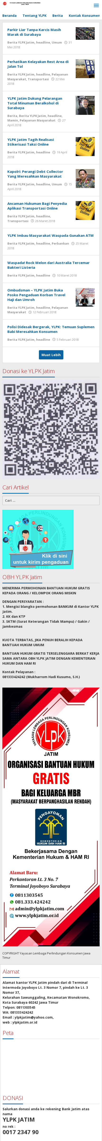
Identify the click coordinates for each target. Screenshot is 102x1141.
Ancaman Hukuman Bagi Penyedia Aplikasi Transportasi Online (37, 205)
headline (43, 42)
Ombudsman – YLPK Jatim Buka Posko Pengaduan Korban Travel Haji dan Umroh (36, 295)
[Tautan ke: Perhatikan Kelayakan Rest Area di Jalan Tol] (85, 68)
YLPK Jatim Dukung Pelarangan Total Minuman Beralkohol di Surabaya (34, 103)
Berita (12, 116)
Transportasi (38, 79)
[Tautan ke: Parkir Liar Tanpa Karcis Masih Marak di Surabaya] (85, 33)
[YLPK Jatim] (23, 3)
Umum (57, 42)
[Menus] (96, 5)
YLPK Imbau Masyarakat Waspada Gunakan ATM (50, 235)
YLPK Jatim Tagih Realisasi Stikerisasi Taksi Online (30, 142)
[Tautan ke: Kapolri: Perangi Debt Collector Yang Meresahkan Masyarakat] (85, 178)
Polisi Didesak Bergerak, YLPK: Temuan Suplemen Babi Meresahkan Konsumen (50, 329)
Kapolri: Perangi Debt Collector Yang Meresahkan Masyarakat (35, 174)
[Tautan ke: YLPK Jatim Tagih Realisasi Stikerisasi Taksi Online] (85, 146)
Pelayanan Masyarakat (38, 120)
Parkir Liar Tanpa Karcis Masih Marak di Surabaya (34, 32)
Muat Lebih (51, 355)
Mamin (12, 120)
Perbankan (60, 243)
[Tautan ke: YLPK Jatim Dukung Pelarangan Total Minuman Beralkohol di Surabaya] (85, 105)
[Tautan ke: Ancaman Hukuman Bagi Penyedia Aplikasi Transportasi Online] (85, 210)
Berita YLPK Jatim (20, 42)
